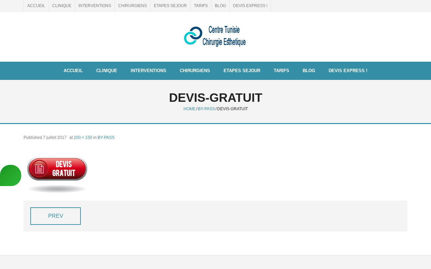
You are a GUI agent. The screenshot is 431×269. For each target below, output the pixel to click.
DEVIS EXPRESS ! (250, 5)
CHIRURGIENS (132, 5)
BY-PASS (206, 109)
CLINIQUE (61, 5)
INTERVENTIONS (94, 5)
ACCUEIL (36, 5)
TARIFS (201, 5)
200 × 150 (83, 137)
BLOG (220, 5)
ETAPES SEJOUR (170, 5)
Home (190, 109)
